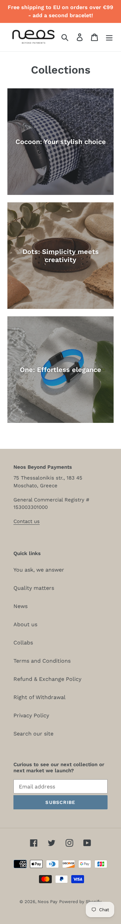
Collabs (23, 642)
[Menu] (109, 37)
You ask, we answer (38, 570)
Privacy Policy (31, 715)
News (20, 606)
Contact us (26, 521)
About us (25, 624)
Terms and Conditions (42, 661)
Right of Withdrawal (39, 697)
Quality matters (33, 588)
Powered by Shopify (80, 901)
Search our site (33, 733)
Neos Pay (47, 901)
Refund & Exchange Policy (47, 679)
